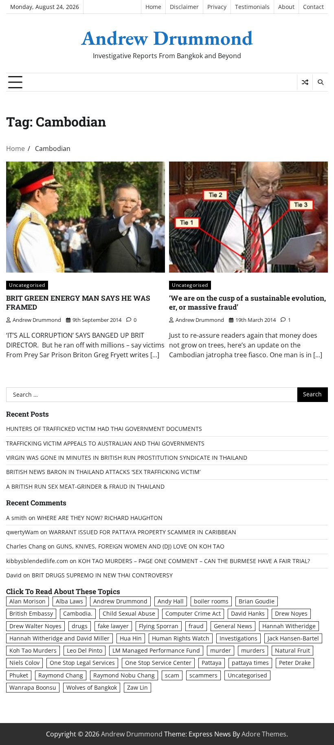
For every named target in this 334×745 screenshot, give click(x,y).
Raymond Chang (60, 675)
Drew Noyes (291, 613)
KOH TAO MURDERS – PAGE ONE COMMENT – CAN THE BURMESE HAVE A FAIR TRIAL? (194, 561)
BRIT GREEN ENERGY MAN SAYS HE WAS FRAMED (78, 302)
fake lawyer (113, 626)
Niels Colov (24, 662)
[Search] (320, 82)
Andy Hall (171, 601)
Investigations (238, 638)
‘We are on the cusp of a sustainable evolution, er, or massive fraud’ (247, 302)
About (286, 7)
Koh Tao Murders (33, 650)
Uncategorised (27, 285)
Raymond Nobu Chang (124, 675)
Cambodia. (77, 613)
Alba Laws (69, 601)
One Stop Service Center (158, 662)
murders (253, 650)
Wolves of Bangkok (91, 687)
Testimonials (252, 7)
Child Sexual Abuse (129, 613)
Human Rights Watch (180, 638)
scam (172, 675)
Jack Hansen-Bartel (293, 638)
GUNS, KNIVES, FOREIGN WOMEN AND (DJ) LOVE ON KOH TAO (140, 546)
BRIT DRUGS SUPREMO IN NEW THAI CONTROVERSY (102, 575)
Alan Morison (27, 601)
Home (153, 7)
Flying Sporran (158, 626)
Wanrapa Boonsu (32, 687)
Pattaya (212, 662)
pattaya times (250, 662)
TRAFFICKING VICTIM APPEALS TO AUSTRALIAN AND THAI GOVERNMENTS (105, 443)
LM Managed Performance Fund (156, 650)
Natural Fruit (292, 650)
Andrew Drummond (167, 38)
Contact (313, 7)
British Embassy (31, 613)
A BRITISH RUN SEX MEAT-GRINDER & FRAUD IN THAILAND (85, 486)
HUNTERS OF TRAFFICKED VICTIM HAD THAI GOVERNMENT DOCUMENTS (104, 429)
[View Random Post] (304, 82)
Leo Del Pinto (84, 650)
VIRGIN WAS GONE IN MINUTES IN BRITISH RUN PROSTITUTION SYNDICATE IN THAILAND (126, 457)
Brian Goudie (257, 601)
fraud (196, 626)
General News (233, 626)
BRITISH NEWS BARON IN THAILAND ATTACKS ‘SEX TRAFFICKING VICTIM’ (103, 472)
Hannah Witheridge (289, 626)
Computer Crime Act (193, 613)
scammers (203, 675)
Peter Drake (295, 662)
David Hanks (248, 613)
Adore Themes (264, 734)
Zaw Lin (137, 687)
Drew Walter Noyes (35, 626)
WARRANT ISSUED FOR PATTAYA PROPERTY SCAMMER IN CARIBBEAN (142, 532)
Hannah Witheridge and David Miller (59, 638)
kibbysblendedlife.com (37, 561)
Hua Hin (131, 638)
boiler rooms (211, 601)
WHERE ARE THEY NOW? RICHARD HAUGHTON (100, 518)
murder (220, 650)
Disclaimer (184, 7)
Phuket (18, 675)
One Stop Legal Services (82, 662)
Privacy (216, 7)
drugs (80, 626)
